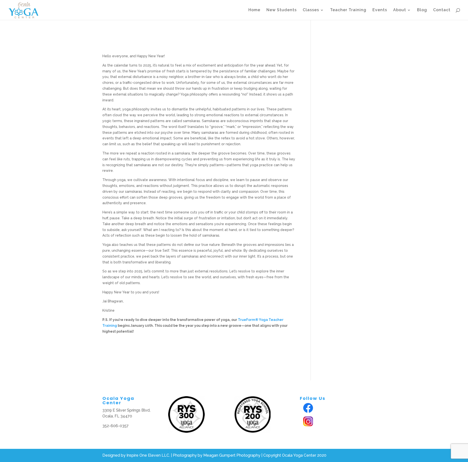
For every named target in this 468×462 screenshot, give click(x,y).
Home (254, 10)
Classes (311, 10)
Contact (441, 10)
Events (379, 10)
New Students (281, 10)
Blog (422, 10)
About (399, 10)
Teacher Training (348, 10)
